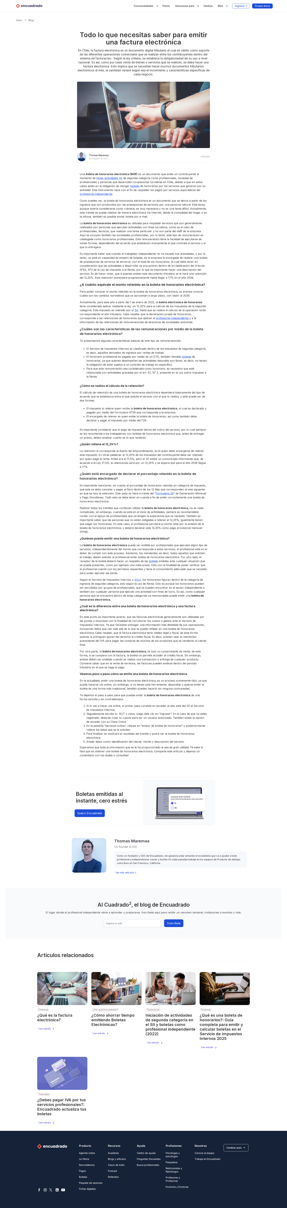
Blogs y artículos (117, 1159)
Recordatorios (87, 1165)
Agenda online (87, 1153)
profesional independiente (96, 194)
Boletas (83, 1176)
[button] (145, 6)
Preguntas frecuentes (149, 1159)
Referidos (113, 1176)
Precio (166, 5)
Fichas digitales (87, 1188)
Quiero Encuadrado (89, 813)
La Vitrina (84, 1159)
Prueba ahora (262, 5)
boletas (134, 186)
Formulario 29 (165, 493)
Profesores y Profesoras (173, 1179)
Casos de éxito (116, 1165)
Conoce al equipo (204, 1153)
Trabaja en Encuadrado (207, 1159)
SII (136, 310)
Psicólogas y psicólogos (173, 1155)
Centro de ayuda (146, 1153)
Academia (113, 1153)
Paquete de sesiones (90, 1182)
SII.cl (137, 579)
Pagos (82, 1170)
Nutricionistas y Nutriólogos (174, 1170)
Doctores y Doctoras (177, 1186)
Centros (208, 5)
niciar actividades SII (109, 178)
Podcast (112, 1170)
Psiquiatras (172, 1162)
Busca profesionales (148, 1165)
